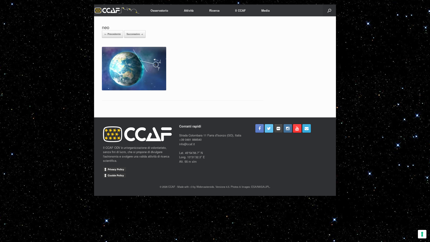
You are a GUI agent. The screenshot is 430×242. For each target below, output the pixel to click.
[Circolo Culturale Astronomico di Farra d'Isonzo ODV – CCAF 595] (116, 10)
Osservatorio (159, 10)
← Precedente (112, 34)
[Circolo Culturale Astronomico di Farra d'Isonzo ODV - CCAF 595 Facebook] (259, 128)
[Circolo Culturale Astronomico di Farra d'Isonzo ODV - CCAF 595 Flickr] (278, 128)
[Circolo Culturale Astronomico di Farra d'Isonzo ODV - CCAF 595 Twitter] (269, 128)
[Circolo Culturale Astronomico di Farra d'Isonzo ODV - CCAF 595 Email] (306, 128)
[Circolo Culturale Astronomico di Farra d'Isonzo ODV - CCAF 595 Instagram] (288, 128)
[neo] (134, 89)
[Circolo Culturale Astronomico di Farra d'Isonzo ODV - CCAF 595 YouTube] (297, 128)
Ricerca (214, 10)
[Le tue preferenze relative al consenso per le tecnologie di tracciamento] (422, 234)
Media (265, 10)
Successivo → (135, 34)
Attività (189, 10)
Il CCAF (240, 10)
